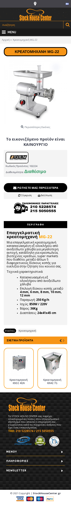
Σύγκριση (26, 195)
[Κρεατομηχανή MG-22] (35, 92)
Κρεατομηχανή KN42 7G (52, 381)
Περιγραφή (35, 224)
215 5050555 (45, 431)
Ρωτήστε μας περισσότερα (37, 188)
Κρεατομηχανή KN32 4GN (19, 381)
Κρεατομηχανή (27, 330)
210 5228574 (24, 431)
